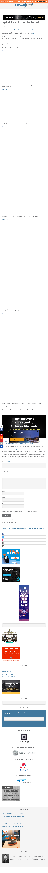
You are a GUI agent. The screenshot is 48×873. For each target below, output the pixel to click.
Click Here (17, 439)
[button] (17, 433)
